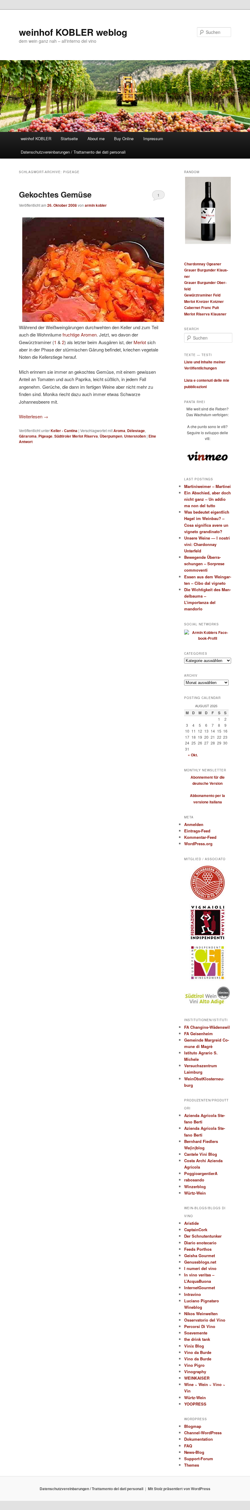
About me (96, 138)
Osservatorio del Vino (204, 1320)
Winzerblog (195, 1186)
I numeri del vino (200, 1268)
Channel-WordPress (203, 1432)
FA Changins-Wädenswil (207, 1027)
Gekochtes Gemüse (55, 194)
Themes (191, 1465)
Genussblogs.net (200, 1262)
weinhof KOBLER (36, 138)
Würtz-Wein (195, 1193)
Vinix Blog (194, 1346)
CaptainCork (195, 1229)
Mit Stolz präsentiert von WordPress (179, 1488)
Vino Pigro (194, 1365)
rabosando (194, 1180)
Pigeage (45, 436)
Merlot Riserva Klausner (205, 314)
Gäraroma (28, 436)
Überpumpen (111, 436)
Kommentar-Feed (200, 837)
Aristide (191, 1223)
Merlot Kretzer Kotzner (204, 301)
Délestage (136, 430)
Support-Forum (198, 1458)
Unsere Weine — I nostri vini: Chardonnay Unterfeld (207, 544)
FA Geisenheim (198, 1033)
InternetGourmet (199, 1287)
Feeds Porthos (198, 1249)
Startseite (69, 138)
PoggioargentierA (200, 1173)
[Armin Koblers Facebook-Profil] (207, 638)
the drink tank (197, 1339)
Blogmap (192, 1426)
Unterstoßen (135, 436)
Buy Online (124, 138)
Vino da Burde (197, 1352)
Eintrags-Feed (197, 831)
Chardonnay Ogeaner (202, 264)
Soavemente (195, 1333)
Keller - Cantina (64, 430)
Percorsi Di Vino (199, 1326)
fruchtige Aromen (79, 334)
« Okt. (193, 755)
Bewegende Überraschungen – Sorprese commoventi (204, 563)
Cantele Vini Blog (200, 1154)
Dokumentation (198, 1439)
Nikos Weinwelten (201, 1313)
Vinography (195, 1371)
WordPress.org (198, 843)
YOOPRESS (195, 1404)
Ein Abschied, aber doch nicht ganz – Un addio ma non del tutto (207, 499)
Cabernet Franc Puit (201, 307)
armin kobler (96, 205)
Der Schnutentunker (203, 1236)
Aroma (119, 430)
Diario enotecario (200, 1243)
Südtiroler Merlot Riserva (76, 436)
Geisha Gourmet (199, 1255)
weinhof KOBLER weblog (73, 31)
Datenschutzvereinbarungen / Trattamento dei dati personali (73, 152)
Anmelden (193, 824)
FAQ (188, 1446)
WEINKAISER (196, 1378)
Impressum (153, 138)
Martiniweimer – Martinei (207, 486)
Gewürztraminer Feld (202, 295)
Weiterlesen (33, 416)
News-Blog (194, 1452)
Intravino (192, 1294)
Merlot (140, 342)
